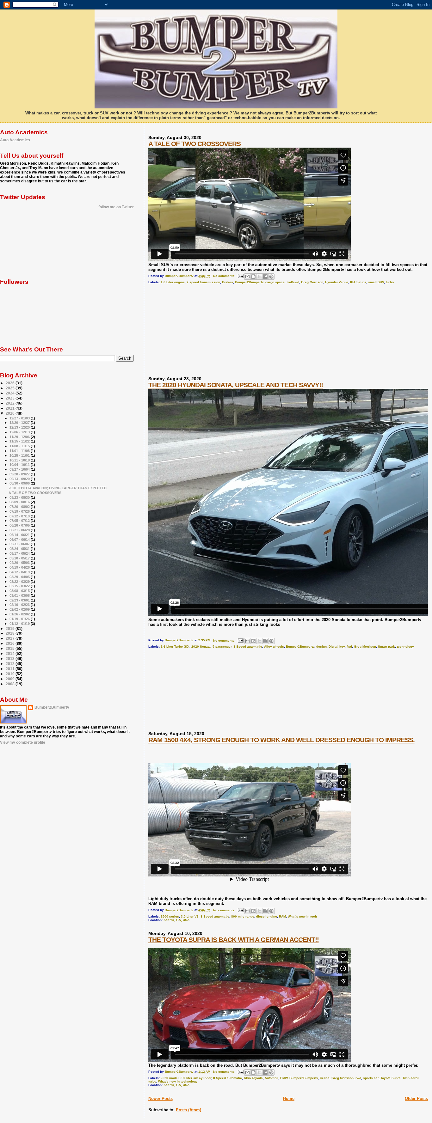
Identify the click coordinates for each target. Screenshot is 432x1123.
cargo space (275, 282)
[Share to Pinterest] (271, 276)
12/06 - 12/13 (20, 432)
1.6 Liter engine (173, 282)
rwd (358, 1078)
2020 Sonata (201, 646)
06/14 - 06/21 (20, 535)
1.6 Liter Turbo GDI (175, 646)
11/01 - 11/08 (20, 451)
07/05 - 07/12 (20, 520)
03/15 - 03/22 (20, 586)
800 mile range (242, 916)
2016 (10, 643)
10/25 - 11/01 (20, 455)
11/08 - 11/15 (20, 446)
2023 (10, 398)
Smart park (386, 646)
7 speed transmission (203, 282)
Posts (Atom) (188, 1110)
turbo (390, 282)
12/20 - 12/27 (20, 422)
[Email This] (247, 276)
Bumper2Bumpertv (249, 282)
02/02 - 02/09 (20, 609)
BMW (283, 1078)
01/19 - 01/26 (20, 619)
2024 (10, 393)
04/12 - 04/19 (20, 572)
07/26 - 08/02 (20, 507)
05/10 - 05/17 (20, 558)
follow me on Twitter (116, 207)
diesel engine (266, 916)
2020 (10, 413)
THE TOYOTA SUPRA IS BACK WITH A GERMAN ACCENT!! (233, 939)
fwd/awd (293, 282)
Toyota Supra (390, 1078)
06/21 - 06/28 (20, 530)
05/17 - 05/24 (20, 553)
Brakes (227, 282)
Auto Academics (15, 140)
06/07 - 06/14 (20, 539)
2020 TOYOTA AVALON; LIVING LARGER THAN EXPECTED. (58, 488)
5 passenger (222, 646)
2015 (10, 648)
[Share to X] (259, 276)
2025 (10, 388)
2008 (10, 684)
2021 (10, 408)
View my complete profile (22, 742)
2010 (10, 674)
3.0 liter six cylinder (196, 1078)
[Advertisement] (195, 332)
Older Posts (416, 1098)
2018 (10, 633)
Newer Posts (160, 1098)
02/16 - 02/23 (20, 605)
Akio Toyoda (253, 1078)
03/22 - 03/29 (20, 581)
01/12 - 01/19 (20, 624)
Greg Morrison (312, 282)
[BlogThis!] (253, 276)
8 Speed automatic (247, 646)
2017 (10, 638)
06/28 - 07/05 (20, 525)
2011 (10, 669)
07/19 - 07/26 (20, 511)
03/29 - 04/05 (20, 577)
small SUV (376, 282)
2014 (10, 653)
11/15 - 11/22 (20, 441)
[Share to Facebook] (265, 276)
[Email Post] (240, 276)
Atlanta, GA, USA (176, 920)
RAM (282, 916)
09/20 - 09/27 (20, 474)
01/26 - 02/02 (20, 614)
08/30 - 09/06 (20, 483)
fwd (349, 646)
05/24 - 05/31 (20, 549)
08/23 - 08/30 (20, 497)
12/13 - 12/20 (20, 427)
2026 (10, 383)
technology (405, 646)
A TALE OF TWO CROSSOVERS (194, 143)
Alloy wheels (274, 646)
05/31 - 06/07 (20, 544)
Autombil (271, 1078)
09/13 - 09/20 (20, 479)
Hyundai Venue (336, 282)
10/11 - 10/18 (20, 460)
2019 (10, 628)
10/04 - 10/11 (20, 465)
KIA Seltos (358, 282)
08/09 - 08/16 (20, 502)
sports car (371, 1078)
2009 (10, 679)
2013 (10, 658)
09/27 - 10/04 (20, 469)
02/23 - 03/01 (20, 600)
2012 (10, 664)
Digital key (337, 646)
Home (288, 1098)
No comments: (224, 276)
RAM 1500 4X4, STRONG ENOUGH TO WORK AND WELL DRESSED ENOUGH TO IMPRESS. (281, 739)
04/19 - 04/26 (20, 567)
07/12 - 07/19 (20, 516)
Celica (325, 1078)
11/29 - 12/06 (20, 437)
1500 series (170, 916)
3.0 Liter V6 (190, 916)
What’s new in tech (302, 916)
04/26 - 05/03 (20, 563)
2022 (10, 403)
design (321, 646)
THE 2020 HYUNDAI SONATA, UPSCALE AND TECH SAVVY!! (235, 384)
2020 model (170, 1078)
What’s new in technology (178, 1081)
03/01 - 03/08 (20, 595)
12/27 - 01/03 (20, 418)
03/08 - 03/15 (20, 591)
